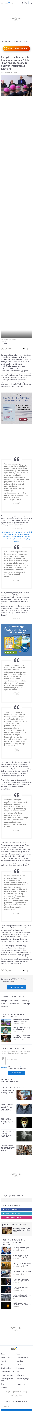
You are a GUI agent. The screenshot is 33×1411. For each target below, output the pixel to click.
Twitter (16, 1395)
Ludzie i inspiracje (22, 1379)
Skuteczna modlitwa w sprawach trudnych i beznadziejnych (8, 1092)
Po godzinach (5, 1357)
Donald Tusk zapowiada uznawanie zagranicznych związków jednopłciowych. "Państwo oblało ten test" (21, 1281)
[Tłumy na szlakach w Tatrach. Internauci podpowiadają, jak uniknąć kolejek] (6, 1022)
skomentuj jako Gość (15, 1067)
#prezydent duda (14, 1003)
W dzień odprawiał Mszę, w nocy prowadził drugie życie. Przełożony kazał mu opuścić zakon (7, 1108)
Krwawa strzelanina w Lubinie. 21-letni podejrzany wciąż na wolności (22, 1272)
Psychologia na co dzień (7, 1380)
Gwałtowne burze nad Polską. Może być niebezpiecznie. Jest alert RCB (22, 1296)
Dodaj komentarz (16, 1073)
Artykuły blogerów (7, 1375)
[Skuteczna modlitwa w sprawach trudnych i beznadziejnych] (24, 1095)
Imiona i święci (21, 1384)
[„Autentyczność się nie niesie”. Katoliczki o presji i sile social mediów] (24, 1150)
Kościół (15, 1231)
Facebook (12, 1395)
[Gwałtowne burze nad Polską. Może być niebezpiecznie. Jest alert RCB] (6, 1297)
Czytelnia (19, 1361)
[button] (22, 2)
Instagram (20, 1395)
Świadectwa (20, 1375)
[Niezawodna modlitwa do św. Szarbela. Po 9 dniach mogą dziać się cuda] (24, 1122)
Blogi (2, 1364)
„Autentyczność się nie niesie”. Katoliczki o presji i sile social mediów (8, 1148)
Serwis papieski (6, 1368)
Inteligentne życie (22, 1357)
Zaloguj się (4, 1067)
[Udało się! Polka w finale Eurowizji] (6, 1289)
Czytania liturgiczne (7, 1372)
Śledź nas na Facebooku (14, 1209)
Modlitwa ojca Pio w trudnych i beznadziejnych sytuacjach (7, 1134)
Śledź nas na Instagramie (14, 1217)
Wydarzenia (5, 41)
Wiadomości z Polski (11, 72)
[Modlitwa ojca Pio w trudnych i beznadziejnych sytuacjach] (24, 1136)
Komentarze (17, 41)
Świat (2, 72)
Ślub (2, 1384)
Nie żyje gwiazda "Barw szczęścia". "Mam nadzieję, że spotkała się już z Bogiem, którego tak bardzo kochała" (22, 1305)
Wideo (18, 1364)
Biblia (18, 1372)
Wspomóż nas (18, 987)
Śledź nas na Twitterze (13, 1213)
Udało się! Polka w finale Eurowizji (20, 1288)
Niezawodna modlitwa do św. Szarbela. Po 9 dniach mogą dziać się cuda (7, 1120)
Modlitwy (4, 1388)
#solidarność (14, 1001)
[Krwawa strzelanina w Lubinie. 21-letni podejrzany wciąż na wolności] (6, 1273)
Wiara (26, 41)
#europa (4, 1001)
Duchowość (20, 1368)
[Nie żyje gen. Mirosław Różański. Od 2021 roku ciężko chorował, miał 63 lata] (6, 1038)
